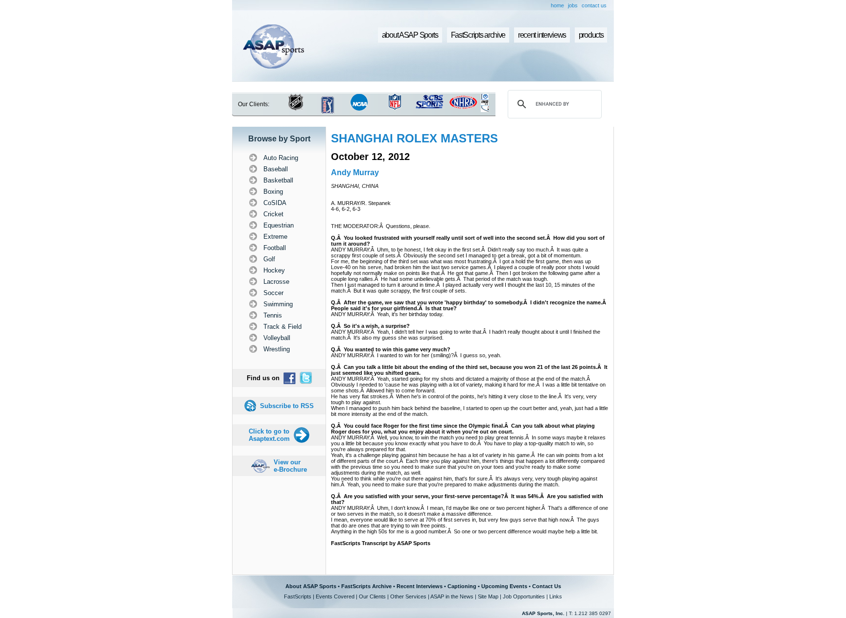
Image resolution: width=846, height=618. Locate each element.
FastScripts (297, 596)
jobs (573, 5)
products (591, 35)
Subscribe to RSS (287, 406)
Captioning (461, 586)
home (557, 5)
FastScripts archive (478, 35)
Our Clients (372, 596)
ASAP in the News (451, 596)
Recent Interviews (420, 586)
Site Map (488, 596)
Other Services (408, 596)
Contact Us (546, 586)
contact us (594, 5)
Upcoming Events (504, 586)
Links (555, 596)
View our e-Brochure (290, 465)
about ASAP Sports (410, 35)
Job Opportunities (524, 596)
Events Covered (335, 596)
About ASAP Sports (310, 586)
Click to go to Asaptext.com (269, 435)
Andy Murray (355, 172)
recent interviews (542, 35)
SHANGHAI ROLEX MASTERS (414, 138)
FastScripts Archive (366, 586)
